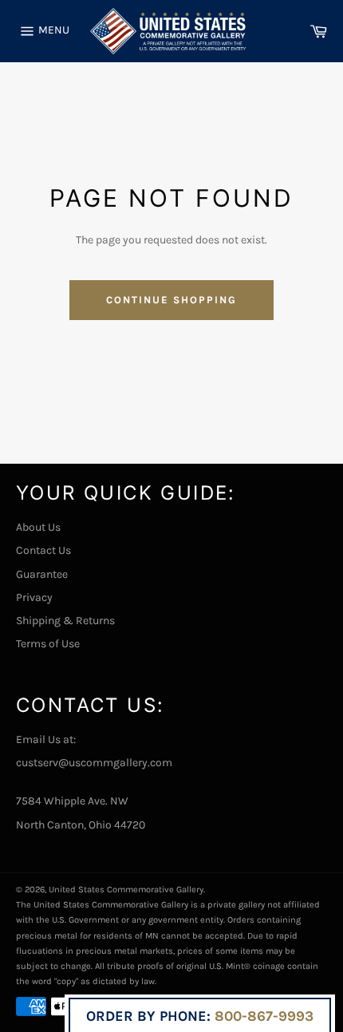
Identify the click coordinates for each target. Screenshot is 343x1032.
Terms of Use (48, 643)
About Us (38, 527)
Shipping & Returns (65, 620)
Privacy (34, 597)
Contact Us (43, 550)
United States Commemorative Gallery (126, 889)
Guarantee (42, 574)
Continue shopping (171, 300)
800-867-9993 (264, 1016)
